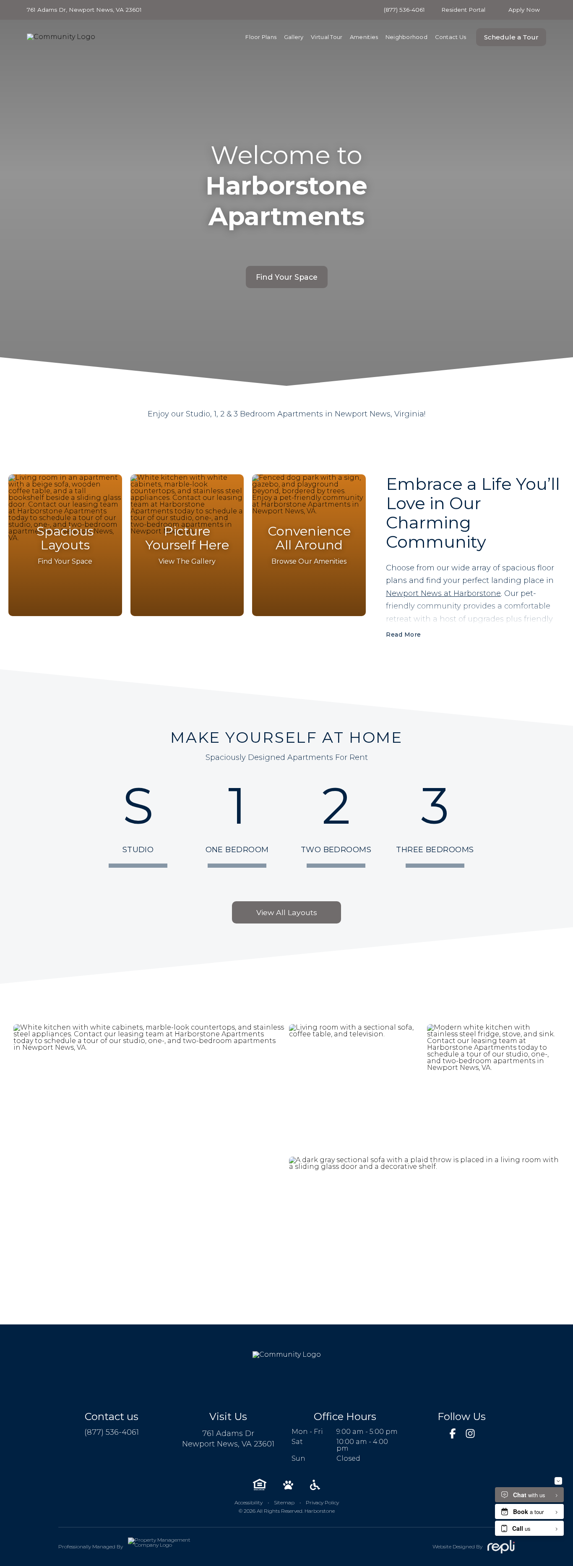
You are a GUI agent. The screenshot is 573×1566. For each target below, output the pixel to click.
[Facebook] (452, 1433)
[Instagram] (470, 1433)
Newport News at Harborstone (443, 593)
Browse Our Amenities (308, 561)
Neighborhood (406, 37)
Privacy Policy (322, 1502)
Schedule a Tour (511, 37)
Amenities (364, 37)
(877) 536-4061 (404, 10)
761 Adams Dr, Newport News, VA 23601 (84, 10)
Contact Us (450, 37)
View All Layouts (286, 912)
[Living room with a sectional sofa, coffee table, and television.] (355, 1088)
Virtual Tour (326, 37)
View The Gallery (187, 561)
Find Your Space (287, 277)
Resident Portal (463, 9)
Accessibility (248, 1502)
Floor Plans (260, 37)
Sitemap (284, 1502)
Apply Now (524, 9)
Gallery (294, 37)
